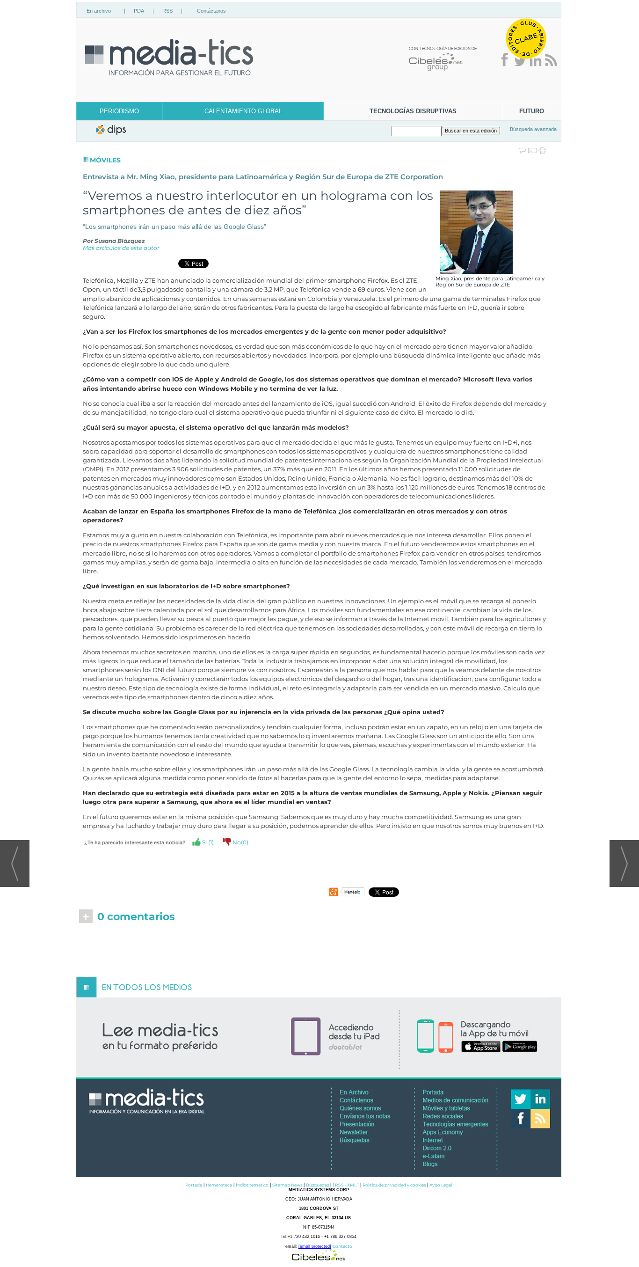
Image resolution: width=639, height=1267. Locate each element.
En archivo (99, 11)
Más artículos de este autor (121, 247)
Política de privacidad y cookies (394, 1184)
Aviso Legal (440, 1184)
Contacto (342, 1246)
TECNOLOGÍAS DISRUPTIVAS (413, 111)
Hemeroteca (219, 1184)
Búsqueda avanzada (533, 129)
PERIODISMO (119, 111)
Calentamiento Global (243, 111)
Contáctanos (211, 11)
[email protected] (314, 1246)
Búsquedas (317, 1184)
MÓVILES (105, 160)
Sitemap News (287, 1184)
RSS (167, 11)
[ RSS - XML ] (346, 1184)
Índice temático (252, 1184)
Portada (193, 1184)
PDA (139, 11)
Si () (207, 842)
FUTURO (531, 111)
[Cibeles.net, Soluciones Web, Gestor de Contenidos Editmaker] (318, 1257)
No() (239, 842)
